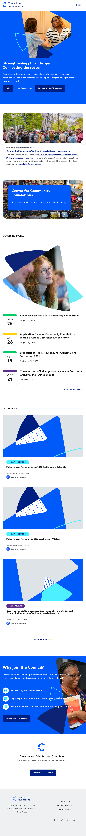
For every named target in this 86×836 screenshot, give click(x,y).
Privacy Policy (64, 806)
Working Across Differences (50, 88)
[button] (76, 5)
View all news (41, 640)
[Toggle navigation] (79, 5)
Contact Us (64, 802)
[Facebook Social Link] (67, 820)
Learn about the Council (43, 773)
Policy (7, 88)
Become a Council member (16, 719)
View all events (72, 390)
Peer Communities (24, 88)
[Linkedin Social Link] (55, 820)
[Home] (12, 5)
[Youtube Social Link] (74, 820)
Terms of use (64, 810)
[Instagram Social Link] (62, 820)
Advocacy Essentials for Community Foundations (49, 315)
